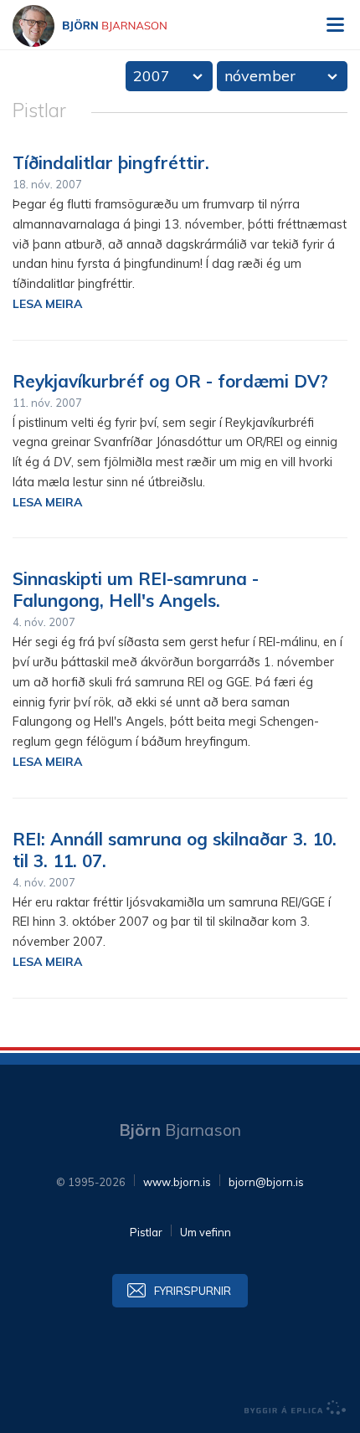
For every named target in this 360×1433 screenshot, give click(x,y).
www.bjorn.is (177, 1182)
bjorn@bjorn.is (266, 1182)
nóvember (260, 75)
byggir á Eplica (295, 1408)
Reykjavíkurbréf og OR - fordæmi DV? (170, 381)
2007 (151, 75)
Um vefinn (205, 1232)
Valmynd (335, 25)
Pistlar (146, 1232)
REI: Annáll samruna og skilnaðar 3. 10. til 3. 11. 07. (175, 849)
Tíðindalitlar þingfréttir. (111, 162)
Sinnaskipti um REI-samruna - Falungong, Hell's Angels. (136, 589)
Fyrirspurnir (192, 1290)
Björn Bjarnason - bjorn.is (105, 26)
